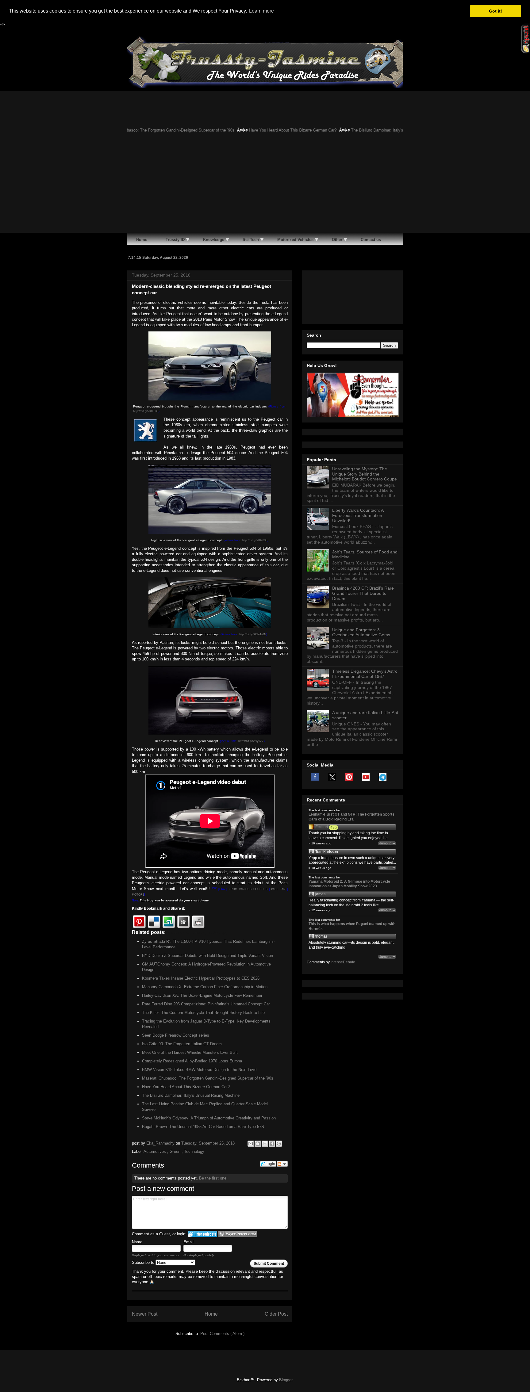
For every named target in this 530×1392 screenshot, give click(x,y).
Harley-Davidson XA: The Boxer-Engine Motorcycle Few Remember (202, 995)
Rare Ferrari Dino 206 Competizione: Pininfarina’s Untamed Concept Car (206, 1004)
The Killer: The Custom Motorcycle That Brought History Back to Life (203, 1012)
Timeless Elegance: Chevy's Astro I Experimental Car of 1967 (365, 750)
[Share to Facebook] (272, 1144)
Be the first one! (213, 1178)
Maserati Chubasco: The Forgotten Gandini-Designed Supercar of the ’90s (136, 130)
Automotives (155, 1151)
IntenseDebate (343, 1039)
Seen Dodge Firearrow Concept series (175, 1035)
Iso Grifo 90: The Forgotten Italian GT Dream (182, 1044)
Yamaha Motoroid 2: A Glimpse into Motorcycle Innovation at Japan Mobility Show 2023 (349, 960)
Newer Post (144, 1314)
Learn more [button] (261, 10)
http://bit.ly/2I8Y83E (146, 411)
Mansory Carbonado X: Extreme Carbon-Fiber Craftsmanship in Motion (204, 987)
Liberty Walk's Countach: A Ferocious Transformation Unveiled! (357, 592)
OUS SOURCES (256, 889)
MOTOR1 (138, 894)
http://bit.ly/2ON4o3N (252, 634)
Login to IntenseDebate (202, 1234)
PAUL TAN (278, 889)
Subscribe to (144, 1262)
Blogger (285, 1380)
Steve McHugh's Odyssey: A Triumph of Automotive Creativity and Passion (209, 1118)
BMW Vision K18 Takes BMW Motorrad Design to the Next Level (199, 1069)
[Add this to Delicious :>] (154, 921)
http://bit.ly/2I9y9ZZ (251, 741)
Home (211, 1314)
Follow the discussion (282, 1164)
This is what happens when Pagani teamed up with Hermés (352, 1003)
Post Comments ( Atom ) (222, 1333)
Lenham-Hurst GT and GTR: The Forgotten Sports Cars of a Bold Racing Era (351, 893)
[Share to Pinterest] (279, 1144)
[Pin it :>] (139, 921)
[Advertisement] (265, 187)
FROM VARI (237, 889)
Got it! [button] (495, 11)
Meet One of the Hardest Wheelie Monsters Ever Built (190, 1052)
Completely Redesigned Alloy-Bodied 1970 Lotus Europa (192, 1061)
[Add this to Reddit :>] (198, 921)
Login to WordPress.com (237, 1234)
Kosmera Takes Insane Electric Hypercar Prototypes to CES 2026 (200, 978)
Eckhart (321, 903)
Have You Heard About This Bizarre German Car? (260, 130)
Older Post (276, 1314)
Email (188, 1242)
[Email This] (251, 1144)
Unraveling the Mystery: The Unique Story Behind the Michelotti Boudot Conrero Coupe (364, 550)
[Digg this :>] (183, 921)
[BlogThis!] (258, 1144)
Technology (194, 1151)
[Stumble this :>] (168, 921)
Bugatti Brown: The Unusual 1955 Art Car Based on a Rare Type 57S (203, 1126)
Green (176, 1151)
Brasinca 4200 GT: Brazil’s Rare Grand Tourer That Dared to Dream (363, 670)
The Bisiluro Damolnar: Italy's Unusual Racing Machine (367, 130)
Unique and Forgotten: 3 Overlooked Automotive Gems (361, 709)
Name (137, 1242)
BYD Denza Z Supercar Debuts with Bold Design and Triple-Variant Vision (207, 955)
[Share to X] (265, 1144)
